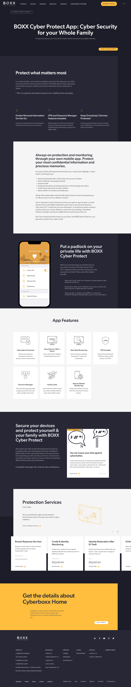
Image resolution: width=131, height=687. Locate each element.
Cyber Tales (49, 660)
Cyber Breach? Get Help (78, 4)
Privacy (92, 681)
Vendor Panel (80, 653)
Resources (53, 4)
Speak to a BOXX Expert (108, 49)
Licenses (83, 681)
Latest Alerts (49, 664)
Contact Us (93, 653)
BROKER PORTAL (109, 4)
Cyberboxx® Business (23, 653)
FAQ (76, 681)
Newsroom (66, 657)
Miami (27, 681)
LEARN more (19, 566)
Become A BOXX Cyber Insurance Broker (29, 671)
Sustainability (68, 660)
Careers (65, 653)
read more (73, 473)
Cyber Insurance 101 (52, 657)
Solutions (43, 4)
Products (23, 4)
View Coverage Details (30, 526)
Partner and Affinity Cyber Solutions (28, 667)
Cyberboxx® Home (22, 660)
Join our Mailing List (52, 667)
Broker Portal (110, 650)
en (124, 3)
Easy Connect (101, 622)
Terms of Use (67, 681)
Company (63, 4)
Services (33, 4)
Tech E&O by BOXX (21, 657)
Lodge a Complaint (95, 657)
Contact (92, 650)
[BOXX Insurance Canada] (23, 638)
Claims (78, 650)
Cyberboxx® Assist (22, 664)
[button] (117, 531)
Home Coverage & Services (22, 12)
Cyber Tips (48, 653)
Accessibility (111, 681)
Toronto (18, 681)
